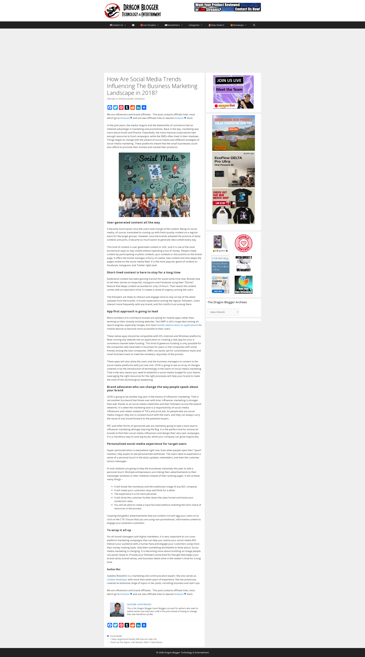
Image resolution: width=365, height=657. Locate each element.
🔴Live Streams (148, 25)
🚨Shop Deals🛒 (216, 25)
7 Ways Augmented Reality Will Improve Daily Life (133, 639)
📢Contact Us (116, 25)
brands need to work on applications (177, 325)
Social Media (116, 636)
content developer (117, 579)
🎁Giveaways (237, 25)
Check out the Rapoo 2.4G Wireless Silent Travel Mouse (136, 642)
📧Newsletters (172, 25)
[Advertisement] (182, 50)
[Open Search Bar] (254, 25)
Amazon (125, 118)
